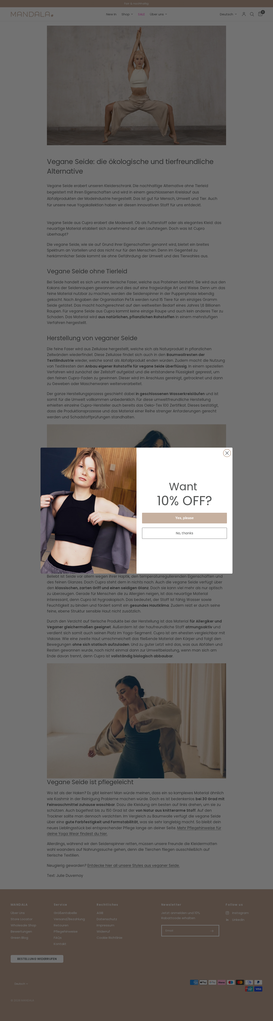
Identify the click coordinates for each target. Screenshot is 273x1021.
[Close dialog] (227, 453)
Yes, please (184, 518)
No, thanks (184, 533)
